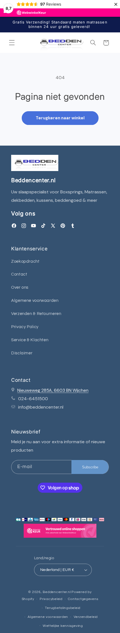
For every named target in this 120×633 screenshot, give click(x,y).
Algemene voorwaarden (35, 300)
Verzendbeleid (86, 616)
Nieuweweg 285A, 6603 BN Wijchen (52, 390)
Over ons (19, 287)
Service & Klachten (29, 340)
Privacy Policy (25, 327)
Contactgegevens (83, 599)
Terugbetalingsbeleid (62, 608)
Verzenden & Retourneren (36, 314)
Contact (19, 274)
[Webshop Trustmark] (60, 532)
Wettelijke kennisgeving (63, 625)
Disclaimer (21, 353)
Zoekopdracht (25, 261)
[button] (11, 42)
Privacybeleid (51, 599)
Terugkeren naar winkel (60, 118)
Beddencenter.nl (57, 592)
